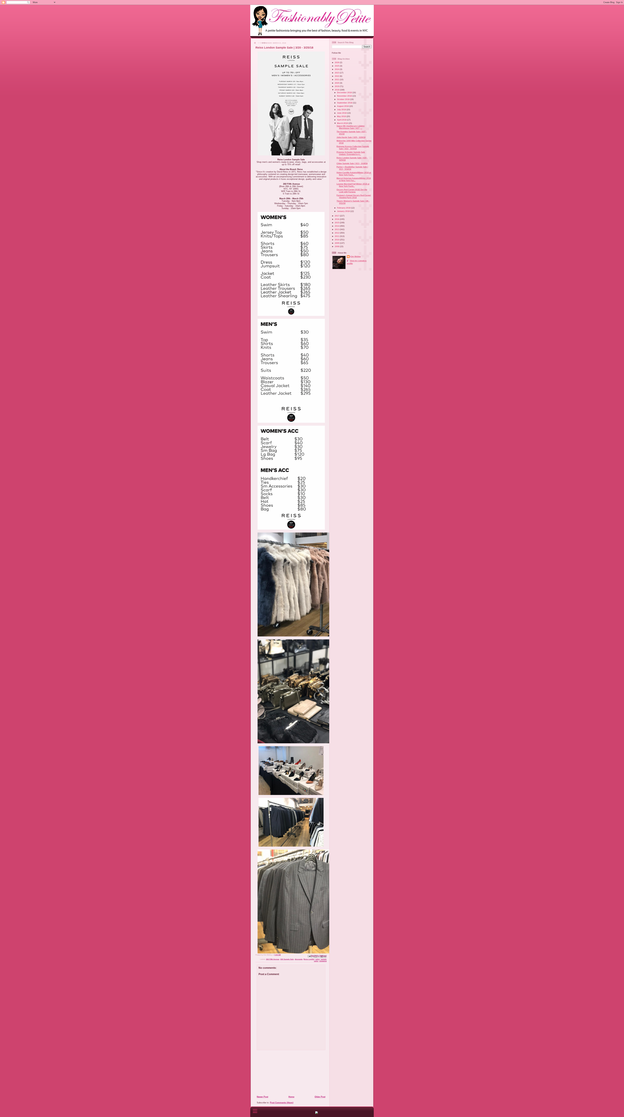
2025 (337, 66)
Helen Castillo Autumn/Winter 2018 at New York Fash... (354, 173)
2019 (337, 86)
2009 (337, 243)
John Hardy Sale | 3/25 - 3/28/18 (351, 137)
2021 (337, 79)
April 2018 (342, 120)
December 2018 (344, 92)
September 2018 (345, 103)
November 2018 (344, 96)
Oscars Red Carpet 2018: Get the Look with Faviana (352, 191)
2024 (337, 69)
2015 (337, 223)
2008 (337, 246)
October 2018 (343, 99)
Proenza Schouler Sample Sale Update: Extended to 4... (351, 153)
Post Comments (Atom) (281, 1102)
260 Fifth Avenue (272, 959)
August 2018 (343, 106)
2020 (337, 83)
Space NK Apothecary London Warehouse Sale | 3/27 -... (350, 127)
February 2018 (344, 208)
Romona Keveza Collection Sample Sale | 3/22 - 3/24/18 (353, 147)
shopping (323, 961)
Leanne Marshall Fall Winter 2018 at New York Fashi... (353, 185)
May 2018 (341, 116)
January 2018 (343, 211)
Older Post (320, 1097)
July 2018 (341, 109)
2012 (337, 233)
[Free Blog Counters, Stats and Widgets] (316, 1113)
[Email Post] (309, 956)
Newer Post (262, 1097)
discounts (299, 959)
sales (317, 959)
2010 (337, 240)
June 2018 (342, 113)
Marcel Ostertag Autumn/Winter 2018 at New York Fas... (354, 179)
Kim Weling (355, 256)
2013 (337, 229)
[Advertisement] (276, 1072)
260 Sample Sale (287, 959)
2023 (337, 73)
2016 (337, 219)
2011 (337, 236)
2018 (337, 90)
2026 (337, 62)
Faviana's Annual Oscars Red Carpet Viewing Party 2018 (354, 196)
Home (291, 1097)
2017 (337, 216)
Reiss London (309, 959)
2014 (337, 226)
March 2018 (342, 123)
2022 (337, 76)
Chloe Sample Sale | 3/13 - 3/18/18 (352, 163)
